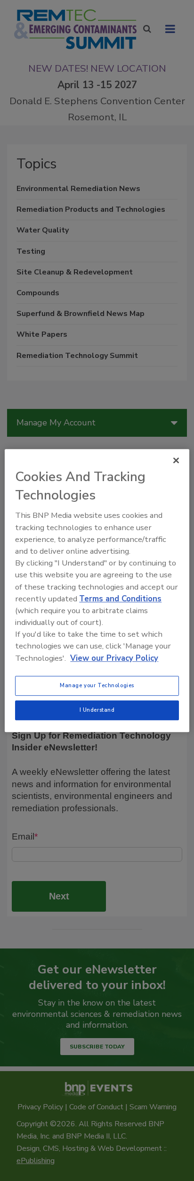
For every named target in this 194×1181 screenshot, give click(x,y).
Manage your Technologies (97, 685)
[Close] (176, 460)
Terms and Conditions (120, 598)
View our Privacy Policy (114, 658)
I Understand (97, 710)
